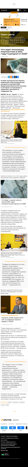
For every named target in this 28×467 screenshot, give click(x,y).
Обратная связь (4, 450)
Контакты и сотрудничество (7, 438)
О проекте (3, 436)
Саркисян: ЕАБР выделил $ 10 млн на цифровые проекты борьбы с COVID (12, 319)
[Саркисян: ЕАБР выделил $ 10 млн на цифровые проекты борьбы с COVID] (14, 305)
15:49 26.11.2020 (4, 56)
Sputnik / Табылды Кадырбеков (8, 74)
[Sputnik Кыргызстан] (4, 10)
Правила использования (11, 436)
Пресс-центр (3, 402)
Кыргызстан (15, 402)
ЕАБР (7, 404)
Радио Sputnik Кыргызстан (10, 315)
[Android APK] (5, 454)
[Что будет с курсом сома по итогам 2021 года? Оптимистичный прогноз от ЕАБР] (14, 189)
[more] (25, 206)
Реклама (16, 438)
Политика (11, 424)
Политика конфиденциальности (8, 442)
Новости (9, 402)
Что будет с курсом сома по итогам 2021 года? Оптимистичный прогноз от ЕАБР (14, 202)
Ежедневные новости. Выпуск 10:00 (11, 21)
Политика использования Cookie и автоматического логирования (9, 444)
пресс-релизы (4, 440)
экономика (22, 402)
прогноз (3, 404)
